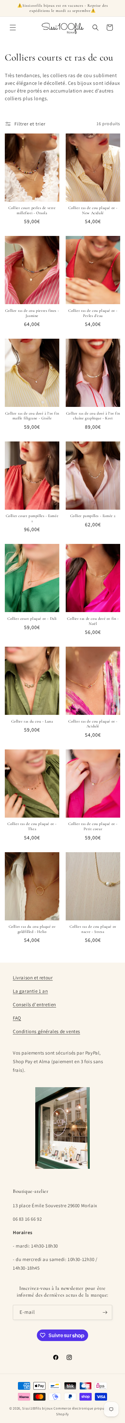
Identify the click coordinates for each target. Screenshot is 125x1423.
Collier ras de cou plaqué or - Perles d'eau (93, 313)
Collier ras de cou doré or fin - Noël (93, 621)
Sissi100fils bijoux (37, 1408)
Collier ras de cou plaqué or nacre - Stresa (93, 929)
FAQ (17, 1018)
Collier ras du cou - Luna (32, 721)
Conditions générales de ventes (46, 1031)
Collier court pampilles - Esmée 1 (32, 518)
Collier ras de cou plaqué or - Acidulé (93, 724)
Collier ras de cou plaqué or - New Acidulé (93, 210)
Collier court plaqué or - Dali (32, 618)
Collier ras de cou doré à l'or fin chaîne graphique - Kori (93, 416)
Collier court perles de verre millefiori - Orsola (31, 210)
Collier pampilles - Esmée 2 (93, 515)
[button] (13, 27)
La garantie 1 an (30, 991)
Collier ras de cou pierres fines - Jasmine (32, 313)
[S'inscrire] (105, 1312)
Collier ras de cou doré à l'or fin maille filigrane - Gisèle (32, 416)
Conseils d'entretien (34, 1004)
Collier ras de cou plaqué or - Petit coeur (93, 826)
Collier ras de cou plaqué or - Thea (32, 826)
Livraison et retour (33, 977)
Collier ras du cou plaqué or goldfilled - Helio (32, 929)
